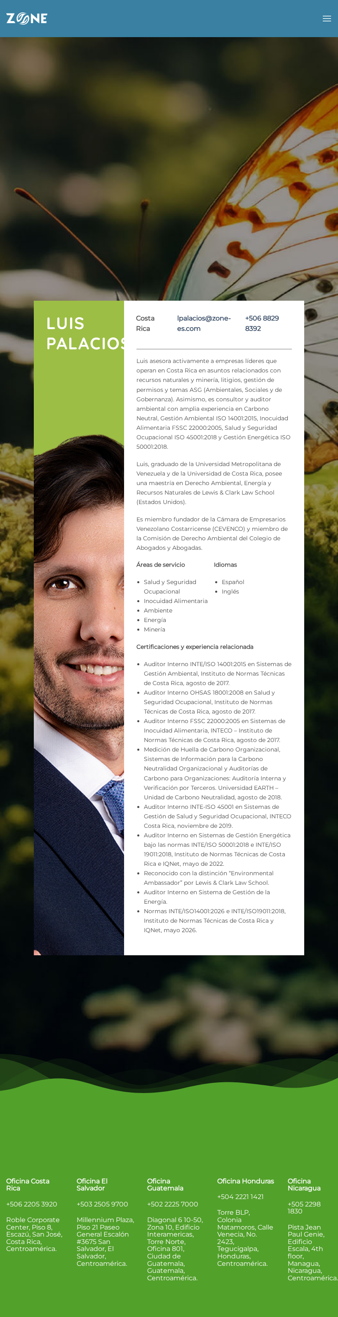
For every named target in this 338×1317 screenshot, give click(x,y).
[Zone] (26, 18)
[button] (327, 18)
